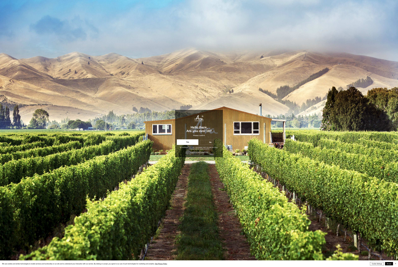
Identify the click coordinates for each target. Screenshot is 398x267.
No (210, 142)
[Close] (395, 263)
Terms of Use (193, 152)
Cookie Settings (377, 264)
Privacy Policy (204, 152)
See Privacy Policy (161, 264)
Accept (389, 264)
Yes (187, 142)
